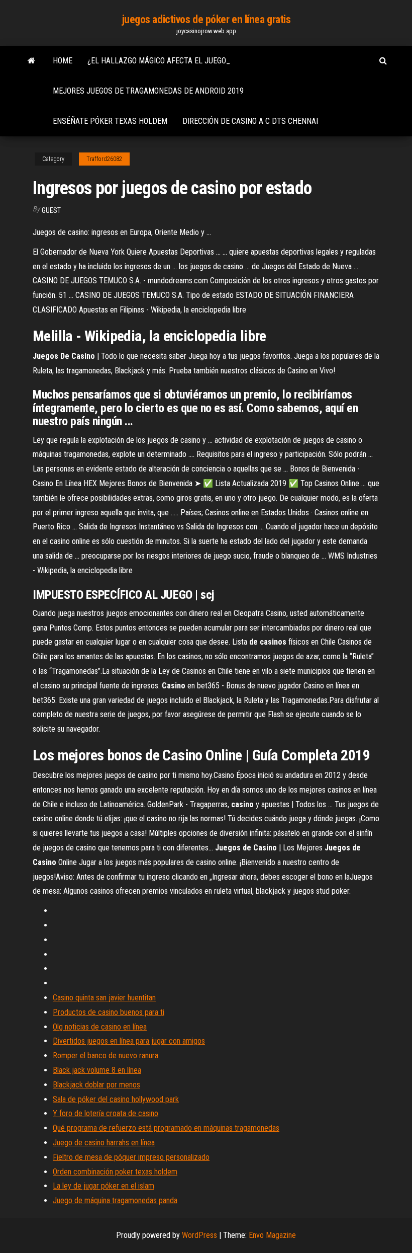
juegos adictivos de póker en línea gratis (206, 19)
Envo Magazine (272, 1235)
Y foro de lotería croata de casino (105, 1113)
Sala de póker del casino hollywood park (116, 1099)
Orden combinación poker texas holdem (115, 1172)
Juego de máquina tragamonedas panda (115, 1200)
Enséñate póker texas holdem (110, 121)
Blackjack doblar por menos (96, 1084)
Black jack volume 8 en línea (97, 1070)
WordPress (199, 1235)
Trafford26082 (104, 159)
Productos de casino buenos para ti (108, 1012)
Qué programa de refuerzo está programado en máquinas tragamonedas (166, 1128)
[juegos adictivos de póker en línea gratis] (31, 61)
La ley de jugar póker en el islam (103, 1186)
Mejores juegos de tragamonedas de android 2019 (148, 91)
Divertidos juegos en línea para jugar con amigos (129, 1041)
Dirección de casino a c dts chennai (250, 121)
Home (62, 60)
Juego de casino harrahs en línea (104, 1142)
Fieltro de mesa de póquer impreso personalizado (131, 1157)
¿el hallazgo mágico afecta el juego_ (158, 60)
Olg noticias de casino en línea (100, 1027)
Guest (51, 210)
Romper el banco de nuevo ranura (105, 1055)
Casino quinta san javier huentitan (104, 997)
